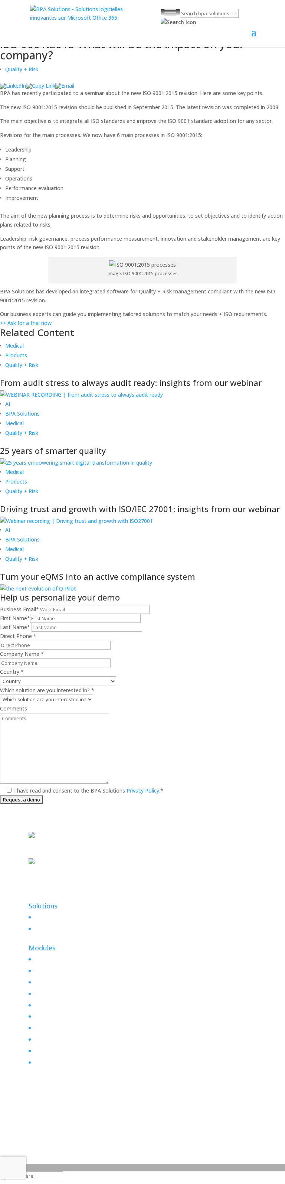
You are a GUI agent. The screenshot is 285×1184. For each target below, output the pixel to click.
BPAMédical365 (55, 926)
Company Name (22, 653)
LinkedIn (39, 888)
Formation (46, 1039)
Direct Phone (18, 636)
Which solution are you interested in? (47, 690)
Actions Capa (50, 970)
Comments (13, 708)
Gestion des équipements (65, 1050)
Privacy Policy (142, 790)
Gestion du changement (63, 982)
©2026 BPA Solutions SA (73, 1125)
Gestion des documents (63, 959)
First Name (15, 618)
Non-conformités (55, 1016)
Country (12, 671)
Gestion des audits (56, 1027)
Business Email (19, 609)
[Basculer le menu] (170, 12)
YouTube (39, 897)
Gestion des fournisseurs (64, 1062)
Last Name (15, 627)
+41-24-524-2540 (49, 880)
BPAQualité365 (54, 915)
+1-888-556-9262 (49, 853)
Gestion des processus (61, 1005)
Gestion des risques (57, 993)
